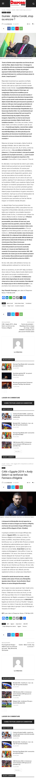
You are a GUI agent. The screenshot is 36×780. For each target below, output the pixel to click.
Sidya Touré (10, 305)
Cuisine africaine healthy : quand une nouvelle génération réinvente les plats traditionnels (23, 415)
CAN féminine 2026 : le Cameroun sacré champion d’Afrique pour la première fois (22, 444)
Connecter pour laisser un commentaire (18, 403)
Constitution (28, 303)
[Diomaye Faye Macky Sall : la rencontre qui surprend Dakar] (7, 366)
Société (8, 12)
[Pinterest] (17, 28)
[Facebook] (9, 28)
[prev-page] (3, 391)
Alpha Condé (10, 303)
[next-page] (6, 391)
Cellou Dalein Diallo (19, 303)
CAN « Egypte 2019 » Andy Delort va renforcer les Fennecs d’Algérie (9, 326)
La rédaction (8, 24)
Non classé (4, 387)
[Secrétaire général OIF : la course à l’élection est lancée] (7, 376)
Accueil (3, 10)
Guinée (4, 305)
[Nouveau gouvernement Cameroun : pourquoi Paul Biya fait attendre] (7, 385)
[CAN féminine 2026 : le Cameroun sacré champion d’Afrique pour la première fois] (7, 445)
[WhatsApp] (21, 28)
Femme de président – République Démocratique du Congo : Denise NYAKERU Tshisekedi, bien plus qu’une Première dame (26, 327)
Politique (8, 10)
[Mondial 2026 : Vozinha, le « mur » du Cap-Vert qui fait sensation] (7, 425)
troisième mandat (19, 305)
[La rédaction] (3, 24)
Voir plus (17, 451)
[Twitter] (13, 28)
